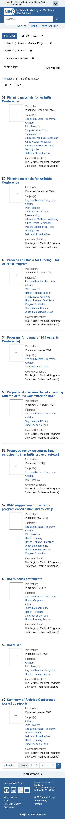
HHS (33, 814)
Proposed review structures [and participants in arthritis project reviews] (30, 452)
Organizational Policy (36, 308)
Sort (7, 84)
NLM (21, 814)
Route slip (14, 645)
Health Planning (33, 538)
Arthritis (29, 122)
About (21, 26)
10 (19, 84)
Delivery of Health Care (37, 153)
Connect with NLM (13, 783)
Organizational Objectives (39, 311)
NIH (27, 814)
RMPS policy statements (24, 579)
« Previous (8, 78)
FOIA (6, 800)
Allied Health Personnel (38, 141)
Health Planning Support (38, 292)
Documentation (33, 732)
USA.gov (41, 814)
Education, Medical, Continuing (41, 137)
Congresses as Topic (36, 130)
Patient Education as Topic (39, 145)
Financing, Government (37, 296)
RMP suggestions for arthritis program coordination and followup (27, 507)
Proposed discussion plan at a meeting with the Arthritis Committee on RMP (32, 394)
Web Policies (10, 797)
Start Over (9, 35)
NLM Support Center (44, 797)
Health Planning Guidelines (39, 300)
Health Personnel (34, 611)
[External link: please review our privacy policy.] (6, 789)
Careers (38, 804)
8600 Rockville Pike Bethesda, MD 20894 (44, 789)
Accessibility (40, 800)
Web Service (50, 26)
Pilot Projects (32, 126)
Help (34, 26)
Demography (32, 149)
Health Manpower (34, 600)
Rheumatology (33, 134)
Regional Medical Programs (40, 118)
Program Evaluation (35, 304)
